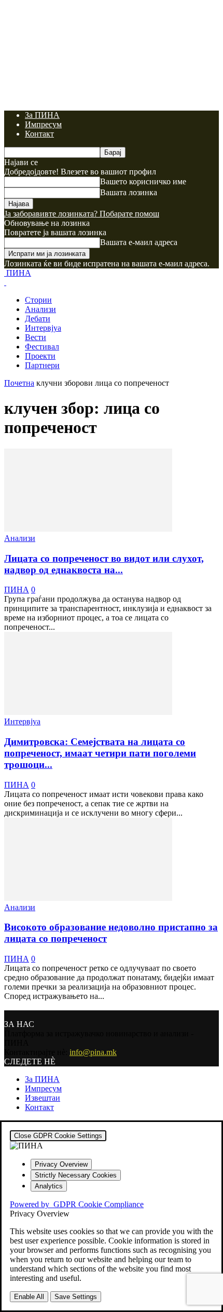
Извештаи (42, 1097)
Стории (38, 299)
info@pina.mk (93, 1052)
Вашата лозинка (128, 192)
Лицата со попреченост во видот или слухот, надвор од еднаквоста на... (104, 564)
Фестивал (42, 346)
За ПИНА (42, 115)
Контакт (39, 133)
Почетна (19, 382)
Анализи (40, 309)
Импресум (43, 124)
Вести (35, 337)
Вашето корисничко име (143, 181)
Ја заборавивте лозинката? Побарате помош (81, 213)
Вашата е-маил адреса (138, 242)
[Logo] (5, 282)
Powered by (77, 1204)
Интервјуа (43, 327)
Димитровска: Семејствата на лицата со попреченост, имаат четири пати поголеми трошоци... (100, 753)
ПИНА (16, 589)
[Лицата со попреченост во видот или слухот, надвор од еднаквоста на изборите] (88, 528)
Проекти (40, 355)
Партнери (42, 365)
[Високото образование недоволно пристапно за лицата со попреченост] (88, 898)
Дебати (37, 318)
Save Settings (75, 1297)
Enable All (29, 1297)
